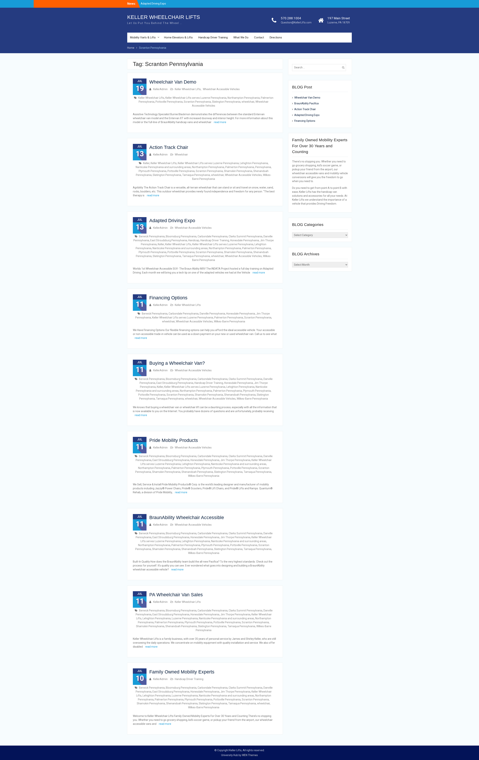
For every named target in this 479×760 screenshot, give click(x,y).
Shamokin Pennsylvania (238, 171)
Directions (276, 37)
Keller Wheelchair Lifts (188, 89)
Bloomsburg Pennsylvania (181, 236)
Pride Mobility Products (173, 440)
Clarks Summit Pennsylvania (245, 236)
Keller (146, 163)
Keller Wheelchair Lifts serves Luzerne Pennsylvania (195, 97)
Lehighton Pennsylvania (254, 163)
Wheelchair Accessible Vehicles (221, 89)
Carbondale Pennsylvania (213, 236)
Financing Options (168, 297)
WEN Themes (250, 755)
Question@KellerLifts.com (296, 22)
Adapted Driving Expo (153, 2)
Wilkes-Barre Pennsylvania (229, 321)
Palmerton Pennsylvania (239, 167)
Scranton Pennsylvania (197, 101)
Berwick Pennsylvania (152, 236)
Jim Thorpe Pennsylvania (235, 460)
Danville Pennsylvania (212, 313)
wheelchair (248, 101)
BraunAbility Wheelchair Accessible (186, 517)
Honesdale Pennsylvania (244, 240)
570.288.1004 (291, 18)
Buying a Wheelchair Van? (177, 363)
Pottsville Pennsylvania (169, 101)
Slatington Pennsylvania (226, 101)
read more (220, 122)
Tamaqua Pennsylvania (196, 174)
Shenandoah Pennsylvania (240, 394)
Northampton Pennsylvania (244, 97)
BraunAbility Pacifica (306, 103)
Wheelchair (181, 154)
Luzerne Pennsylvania (185, 618)
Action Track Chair (168, 147)
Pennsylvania (263, 167)
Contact (259, 37)
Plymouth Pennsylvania (152, 171)
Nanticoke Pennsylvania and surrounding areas (163, 167)
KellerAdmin (160, 89)
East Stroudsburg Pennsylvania (168, 240)
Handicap (193, 240)
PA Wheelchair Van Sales (176, 594)
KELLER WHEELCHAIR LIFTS (163, 17)
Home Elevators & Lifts (178, 37)
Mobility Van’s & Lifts (143, 37)
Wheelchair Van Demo (172, 81)
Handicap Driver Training (213, 37)
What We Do (240, 37)
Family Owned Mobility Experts (181, 671)
